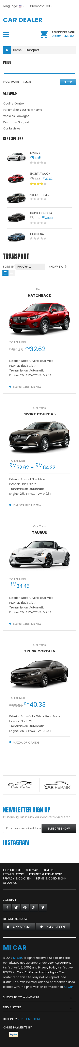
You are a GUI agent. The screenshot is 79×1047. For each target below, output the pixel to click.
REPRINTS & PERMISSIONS (46, 874)
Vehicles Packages (16, 116)
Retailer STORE (13, 874)
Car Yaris (39, 408)
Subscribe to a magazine (21, 997)
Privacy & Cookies (17, 878)
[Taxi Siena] (16, 238)
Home (17, 50)
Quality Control (14, 103)
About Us (10, 883)
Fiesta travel (39, 195)
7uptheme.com (29, 1019)
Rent (39, 289)
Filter (68, 82)
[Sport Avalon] (16, 179)
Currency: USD (40, 6)
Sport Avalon (40, 174)
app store (21, 926)
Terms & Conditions (51, 878)
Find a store (12, 1007)
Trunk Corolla (41, 213)
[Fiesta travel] (16, 198)
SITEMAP (32, 870)
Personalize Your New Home (22, 110)
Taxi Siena (37, 234)
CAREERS (48, 870)
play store (56, 926)
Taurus (35, 153)
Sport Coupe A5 (39, 414)
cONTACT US (12, 870)
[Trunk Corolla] (16, 218)
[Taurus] (16, 157)
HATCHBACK (39, 295)
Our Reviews (11, 128)
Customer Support (16, 122)
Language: (10, 6)
